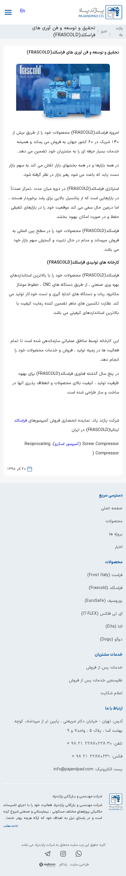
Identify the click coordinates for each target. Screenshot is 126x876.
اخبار (104, 31)
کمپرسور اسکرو (67, 444)
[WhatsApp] (79, 855)
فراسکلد (20, 421)
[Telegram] (48, 855)
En (22, 11)
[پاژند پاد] (92, 12)
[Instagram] (63, 855)
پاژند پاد (119, 31)
